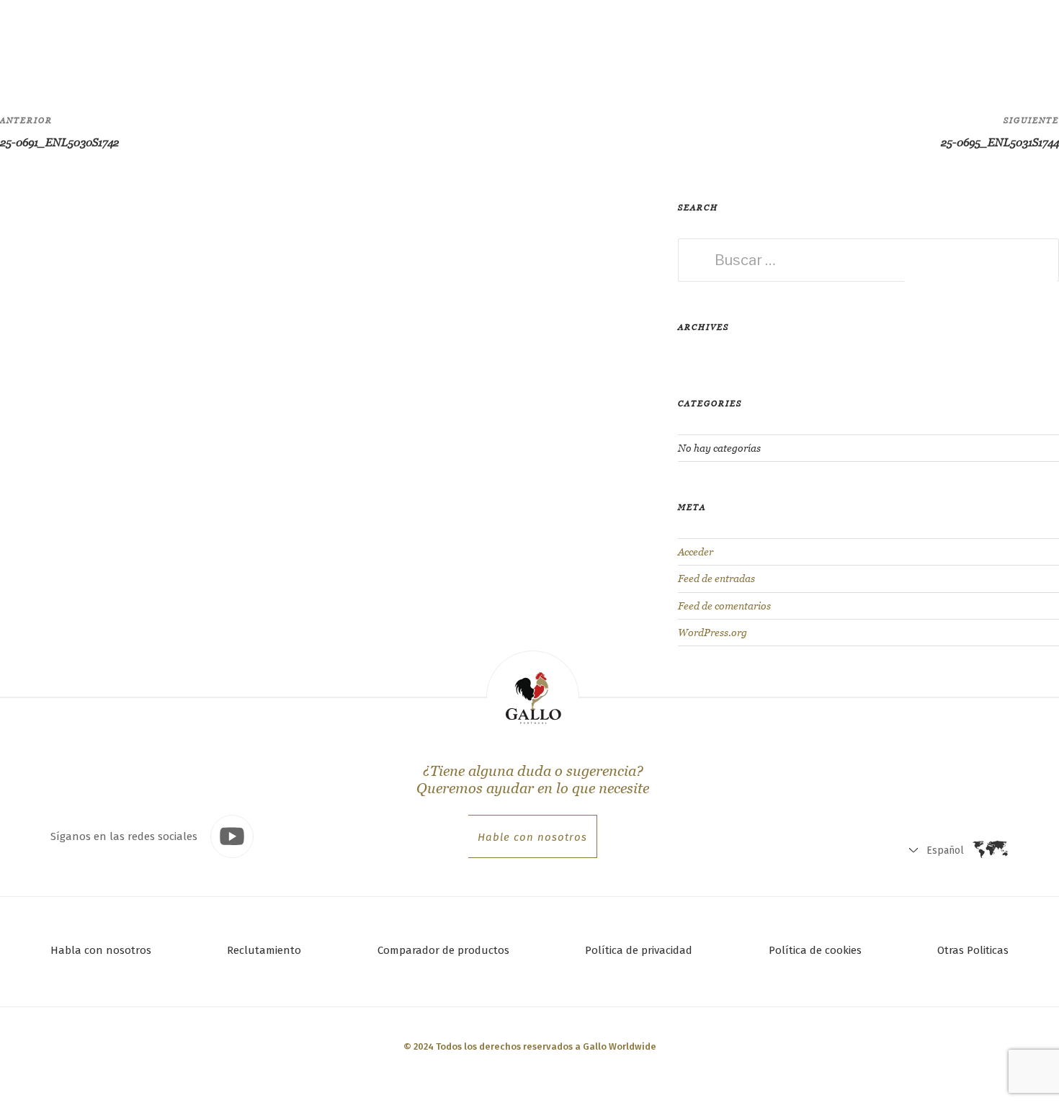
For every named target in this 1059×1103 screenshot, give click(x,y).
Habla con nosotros (100, 950)
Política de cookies (815, 950)
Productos (204, 39)
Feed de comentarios (724, 606)
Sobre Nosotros (391, 40)
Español (885, 43)
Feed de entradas (716, 578)
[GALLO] (40, 40)
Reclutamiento (264, 950)
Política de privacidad (638, 950)
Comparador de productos (443, 950)
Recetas (299, 40)
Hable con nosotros (532, 837)
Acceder (695, 552)
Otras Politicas (973, 950)
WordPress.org (712, 632)
